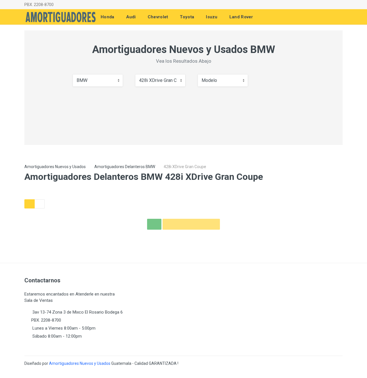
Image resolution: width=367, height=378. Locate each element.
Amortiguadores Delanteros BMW (124, 166)
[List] (39, 203)
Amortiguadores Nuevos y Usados (55, 166)
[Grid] (29, 203)
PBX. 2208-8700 (39, 5)
